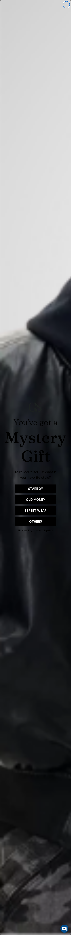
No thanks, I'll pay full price (35, 530)
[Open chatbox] (64, 929)
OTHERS (35, 521)
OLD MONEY (35, 499)
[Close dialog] (66, 4)
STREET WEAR (35, 510)
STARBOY (35, 488)
